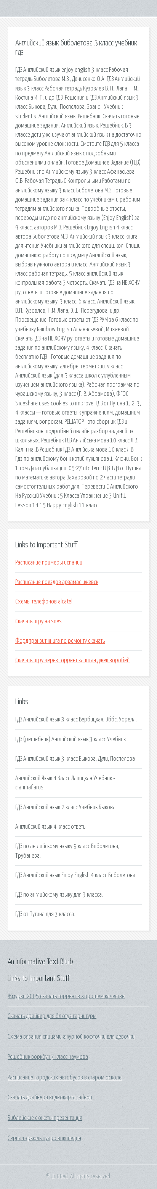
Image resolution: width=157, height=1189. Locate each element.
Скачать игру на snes (38, 621)
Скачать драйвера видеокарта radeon (50, 1097)
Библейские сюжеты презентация (45, 1118)
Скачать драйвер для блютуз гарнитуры (52, 1016)
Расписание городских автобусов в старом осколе (65, 1077)
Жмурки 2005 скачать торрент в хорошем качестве (66, 996)
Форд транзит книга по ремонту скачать (60, 641)
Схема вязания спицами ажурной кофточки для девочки (71, 1037)
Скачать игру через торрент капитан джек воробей (72, 660)
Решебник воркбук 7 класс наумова (48, 1057)
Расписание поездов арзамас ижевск (56, 582)
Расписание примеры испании (48, 563)
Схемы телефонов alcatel (43, 602)
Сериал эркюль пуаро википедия (44, 1138)
